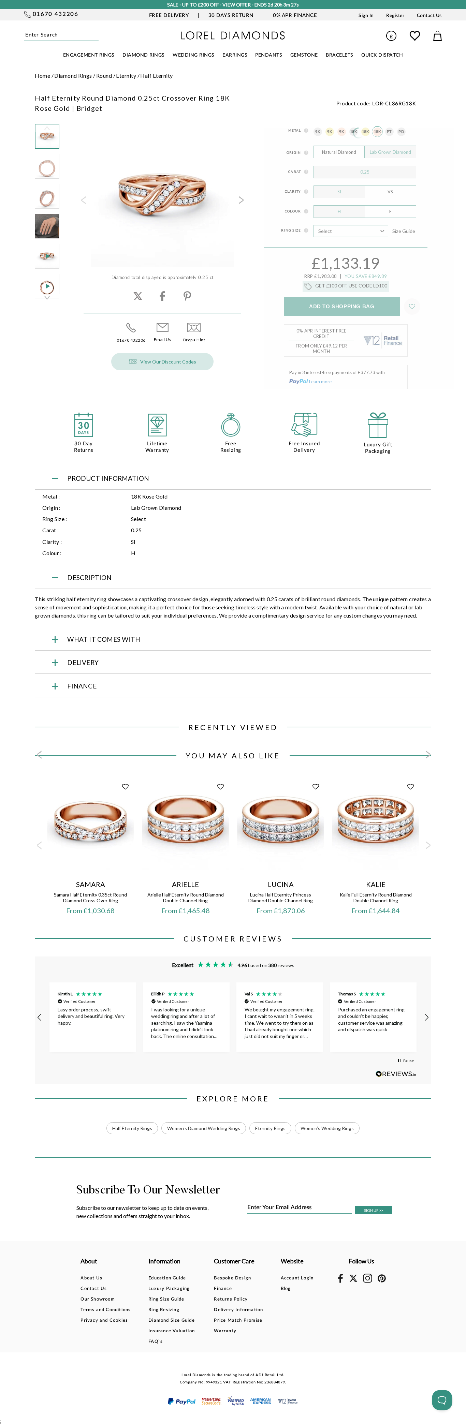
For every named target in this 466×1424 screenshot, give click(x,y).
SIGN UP (373, 1210)
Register (395, 15)
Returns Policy (231, 1299)
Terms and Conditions (106, 1310)
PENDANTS (268, 55)
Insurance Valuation (171, 1331)
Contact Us (429, 15)
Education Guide (167, 1278)
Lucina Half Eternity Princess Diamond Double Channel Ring (280, 897)
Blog (286, 1289)
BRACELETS (339, 55)
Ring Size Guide (166, 1299)
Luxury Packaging (169, 1289)
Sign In (366, 15)
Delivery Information (238, 1310)
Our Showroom (98, 1299)
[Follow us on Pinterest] (382, 1281)
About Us (91, 1278)
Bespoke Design (232, 1278)
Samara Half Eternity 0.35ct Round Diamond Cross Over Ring (90, 897)
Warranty (225, 1331)
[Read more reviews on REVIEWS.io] (396, 1074)
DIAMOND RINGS (143, 55)
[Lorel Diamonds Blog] (233, 38)
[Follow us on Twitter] (353, 1280)
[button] (39, 1017)
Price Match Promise (238, 1320)
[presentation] (82, 202)
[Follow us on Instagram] (367, 1281)
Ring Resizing (163, 1310)
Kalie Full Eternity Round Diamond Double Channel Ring (376, 897)
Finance (223, 1289)
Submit (97, 35)
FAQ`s (155, 1341)
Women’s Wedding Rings (327, 1128)
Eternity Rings (270, 1128)
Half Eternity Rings (132, 1128)
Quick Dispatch (382, 55)
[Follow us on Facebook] (340, 1281)
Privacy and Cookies (104, 1320)
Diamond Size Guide (171, 1320)
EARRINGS (234, 55)
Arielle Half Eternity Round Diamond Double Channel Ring (185, 897)
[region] (232, 1017)
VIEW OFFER (236, 5)
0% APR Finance (295, 15)
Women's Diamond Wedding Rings (203, 1128)
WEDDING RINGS (194, 55)
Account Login (297, 1278)
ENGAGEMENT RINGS (89, 55)
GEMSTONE (304, 55)
